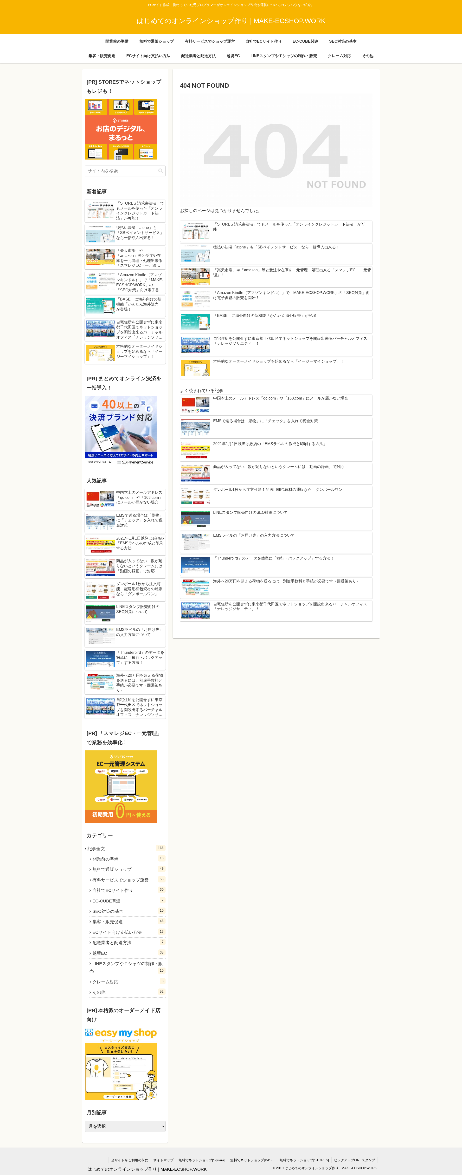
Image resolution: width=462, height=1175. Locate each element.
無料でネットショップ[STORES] (304, 1160)
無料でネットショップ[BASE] (252, 1160)
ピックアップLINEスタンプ (354, 1160)
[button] (160, 171)
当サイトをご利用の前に (129, 1160)
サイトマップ (163, 1160)
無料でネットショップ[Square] (202, 1160)
